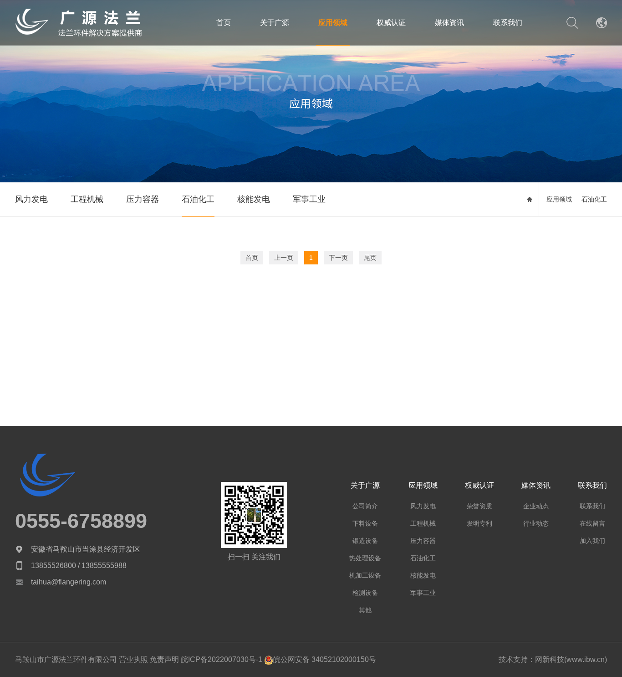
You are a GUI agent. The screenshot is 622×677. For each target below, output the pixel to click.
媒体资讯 (449, 22)
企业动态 (536, 506)
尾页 (370, 257)
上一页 (283, 257)
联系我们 (507, 22)
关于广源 (274, 22)
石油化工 (198, 199)
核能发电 (253, 199)
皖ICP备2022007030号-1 (220, 659)
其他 (365, 610)
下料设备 (365, 523)
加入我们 (592, 540)
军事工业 (309, 199)
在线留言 (592, 523)
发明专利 (479, 523)
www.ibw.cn (585, 659)
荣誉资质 (479, 506)
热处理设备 (365, 558)
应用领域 (332, 22)
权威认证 (391, 22)
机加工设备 (365, 575)
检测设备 (365, 592)
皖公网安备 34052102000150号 (324, 659)
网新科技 (549, 659)
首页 (223, 22)
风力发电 (31, 199)
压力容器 (142, 199)
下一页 (338, 257)
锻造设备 (365, 540)
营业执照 (133, 659)
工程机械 (87, 199)
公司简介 (365, 506)
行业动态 (536, 523)
